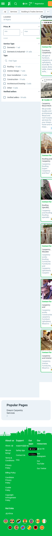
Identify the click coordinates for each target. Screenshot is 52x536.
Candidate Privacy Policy (9, 480)
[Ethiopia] (31, 521)
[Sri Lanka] (16, 527)
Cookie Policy (8, 488)
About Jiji (9, 446)
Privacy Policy (8, 466)
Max (26, 31)
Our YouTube (40, 462)
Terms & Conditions (9, 459)
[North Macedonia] (42, 527)
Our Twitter (41, 468)
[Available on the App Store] (33, 449)
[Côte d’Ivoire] (44, 521)
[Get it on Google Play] (33, 454)
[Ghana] (25, 521)
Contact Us (20, 455)
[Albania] (35, 527)
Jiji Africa (9, 513)
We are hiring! (8, 451)
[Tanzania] (18, 521)
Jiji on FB (40, 449)
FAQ (17, 460)
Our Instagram (41, 455)
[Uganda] (12, 521)
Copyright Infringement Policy (10, 497)
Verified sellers (16, 97)
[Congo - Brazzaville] (29, 527)
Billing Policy (10, 473)
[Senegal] (38, 521)
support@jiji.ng (22, 446)
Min (6, 31)
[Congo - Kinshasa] (23, 527)
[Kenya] (6, 521)
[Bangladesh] (10, 527)
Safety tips (20, 450)
